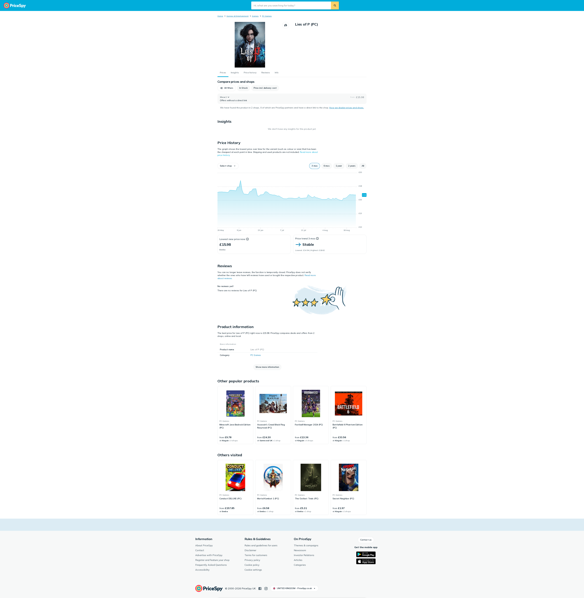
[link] (235, 415)
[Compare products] (285, 25)
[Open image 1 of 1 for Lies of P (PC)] (249, 45)
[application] (292, 201)
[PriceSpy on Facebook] (260, 588)
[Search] (335, 5)
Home (220, 16)
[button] (226, 88)
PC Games (267, 16)
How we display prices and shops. (346, 107)
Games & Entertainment (237, 16)
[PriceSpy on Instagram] (266, 588)
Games (255, 16)
